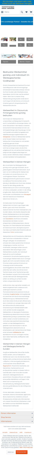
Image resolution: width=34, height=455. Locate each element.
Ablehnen (11, 452)
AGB (21, 432)
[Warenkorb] (31, 12)
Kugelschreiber (14, 294)
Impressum (27, 432)
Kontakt (5, 432)
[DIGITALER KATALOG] (12, 39)
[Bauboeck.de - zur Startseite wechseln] (8, 7)
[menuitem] (5, 12)
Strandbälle (9, 218)
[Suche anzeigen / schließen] (22, 12)
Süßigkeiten (7, 136)
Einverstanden (21, 452)
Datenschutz (13, 432)
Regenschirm (7, 366)
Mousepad (27, 194)
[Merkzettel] (26, 12)
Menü (7, 12)
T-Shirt (12, 232)
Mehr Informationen (26, 447)
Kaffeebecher (17, 332)
